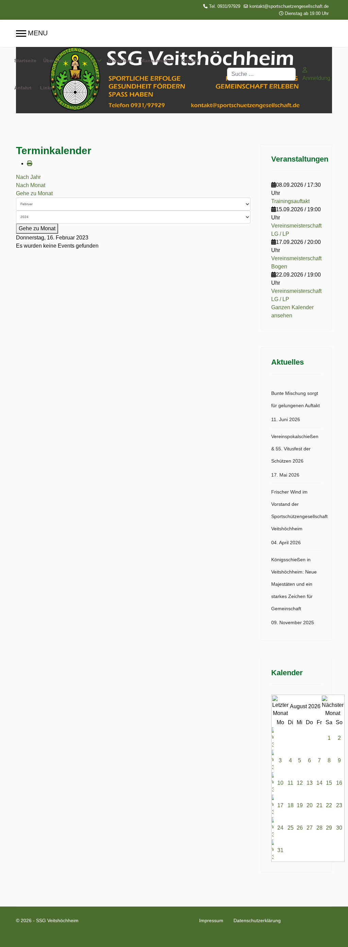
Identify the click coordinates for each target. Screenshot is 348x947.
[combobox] (261, 74)
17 (280, 805)
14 (319, 783)
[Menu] (32, 33)
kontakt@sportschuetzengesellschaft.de (289, 6)
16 (339, 783)
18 (291, 805)
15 (329, 783)
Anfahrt (23, 87)
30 (339, 828)
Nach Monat (30, 185)
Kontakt (190, 60)
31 (280, 850)
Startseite (25, 60)
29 (329, 828)
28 (319, 828)
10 (280, 783)
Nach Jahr (28, 177)
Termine (86, 60)
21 (319, 805)
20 (310, 805)
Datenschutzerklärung (257, 920)
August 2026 (305, 706)
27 (310, 828)
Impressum (211, 920)
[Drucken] (29, 163)
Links (46, 87)
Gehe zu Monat (34, 193)
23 (339, 805)
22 (329, 805)
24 (280, 828)
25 (291, 828)
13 (310, 783)
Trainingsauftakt (290, 201)
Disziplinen (121, 60)
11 (290, 783)
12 (300, 783)
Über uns (53, 60)
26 (300, 828)
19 (300, 805)
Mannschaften (157, 60)
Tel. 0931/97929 (224, 6)
